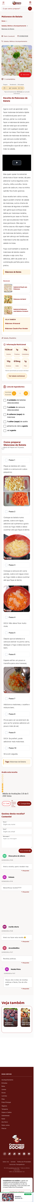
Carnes (4, 1089)
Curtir (7, 803)
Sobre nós (6, 1161)
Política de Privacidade (24, 1161)
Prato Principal (6, 1102)
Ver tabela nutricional (17, 376)
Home (3, 21)
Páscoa (4, 1128)
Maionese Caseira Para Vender (16, 328)
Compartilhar (25, 804)
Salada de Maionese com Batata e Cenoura (20, 310)
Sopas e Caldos (6, 1112)
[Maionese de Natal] (8, 299)
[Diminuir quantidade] (14, 393)
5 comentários (9, 79)
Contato (13, 1161)
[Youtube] (19, 1154)
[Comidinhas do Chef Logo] (17, 1142)
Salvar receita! (26, 74)
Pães (3, 1099)
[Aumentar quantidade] (26, 393)
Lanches (4, 1096)
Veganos (4, 1106)
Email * (5, 829)
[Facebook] (9, 1154)
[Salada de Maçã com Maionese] (8, 288)
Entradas (4, 1083)
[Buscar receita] (30, 9)
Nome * (5, 822)
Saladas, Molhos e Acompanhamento (14, 26)
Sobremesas (5, 1115)
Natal (3, 1119)
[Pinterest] (14, 1154)
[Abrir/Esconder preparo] (3, 448)
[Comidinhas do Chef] (16, 3)
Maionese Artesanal (12, 323)
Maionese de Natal (19, 299)
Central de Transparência (16, 1164)
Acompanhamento (7, 1080)
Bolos (3, 1086)
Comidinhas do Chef (13, 1168)
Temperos (5, 1109)
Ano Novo (5, 1122)
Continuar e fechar (17, 1192)
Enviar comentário (24, 850)
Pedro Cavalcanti (9, 36)
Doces (4, 1092)
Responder (26, 870)
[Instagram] (5, 1154)
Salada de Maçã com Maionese (20, 288)
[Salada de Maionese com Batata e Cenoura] (8, 310)
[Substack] (29, 1154)
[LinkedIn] (24, 1154)
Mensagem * (6, 836)
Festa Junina (6, 1125)
